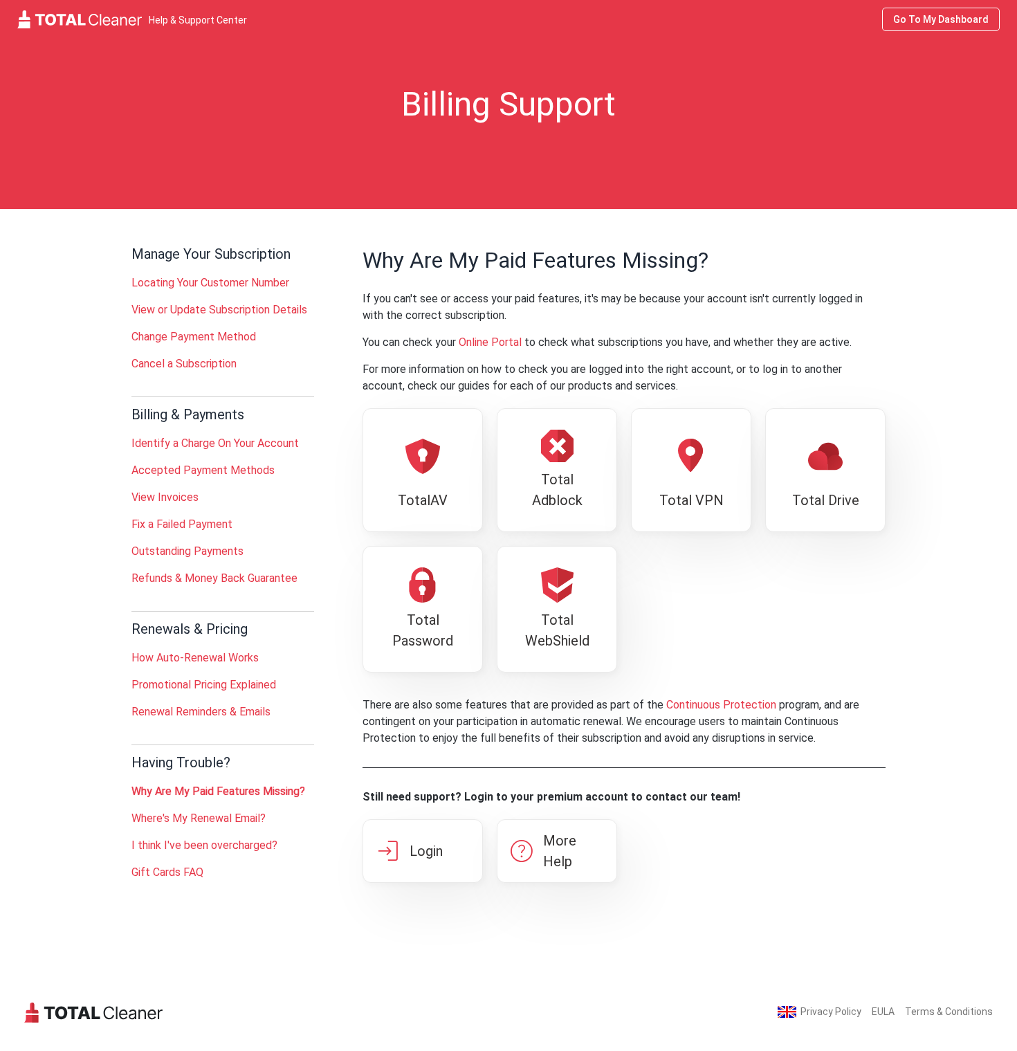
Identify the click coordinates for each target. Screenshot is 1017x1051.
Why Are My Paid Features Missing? (218, 791)
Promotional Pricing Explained (203, 684)
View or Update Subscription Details (219, 309)
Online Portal (490, 342)
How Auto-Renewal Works (195, 657)
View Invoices (165, 497)
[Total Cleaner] (93, 1011)
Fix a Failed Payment (181, 524)
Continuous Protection (721, 704)
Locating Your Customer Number (210, 282)
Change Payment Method (193, 336)
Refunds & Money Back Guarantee (214, 578)
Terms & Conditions (949, 1011)
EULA (883, 1011)
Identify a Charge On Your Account (215, 443)
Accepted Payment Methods (203, 470)
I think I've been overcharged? (204, 845)
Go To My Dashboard (941, 19)
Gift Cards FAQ (167, 872)
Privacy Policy (830, 1011)
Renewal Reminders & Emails (201, 711)
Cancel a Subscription (184, 363)
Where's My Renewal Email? (198, 818)
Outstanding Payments (187, 551)
